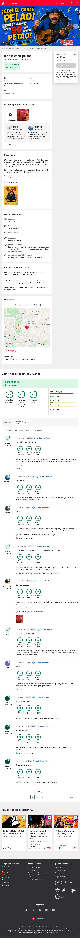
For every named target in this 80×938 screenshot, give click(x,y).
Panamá (6, 885)
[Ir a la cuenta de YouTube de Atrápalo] (53, 910)
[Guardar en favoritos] (76, 9)
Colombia (7, 872)
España (11, 49)
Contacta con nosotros (62, 873)
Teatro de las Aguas (15, 305)
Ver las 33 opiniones (11, 145)
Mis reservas (59, 867)
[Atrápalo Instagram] (46, 910)
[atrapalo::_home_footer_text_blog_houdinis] (26, 910)
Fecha (28, 430)
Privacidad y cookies (34, 879)
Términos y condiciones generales (39, 873)
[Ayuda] (72, 3)
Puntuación (38, 430)
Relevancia (19, 430)
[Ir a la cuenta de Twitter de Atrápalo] (33, 910)
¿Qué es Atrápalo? (34, 867)
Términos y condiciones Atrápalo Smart (38, 875)
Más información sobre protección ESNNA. (33, 933)
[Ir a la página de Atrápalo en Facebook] (40, 910)
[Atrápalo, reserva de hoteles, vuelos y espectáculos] (4, 3)
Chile (5, 869)
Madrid (18, 49)
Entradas (4, 49)
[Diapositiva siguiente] (77, 833)
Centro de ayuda (60, 870)
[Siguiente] (75, 26)
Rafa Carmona (14, 182)
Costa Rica (7, 874)
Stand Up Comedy (28, 49)
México (6, 882)
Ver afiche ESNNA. (55, 933)
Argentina (7, 867)
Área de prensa (33, 870)
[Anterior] (4, 26)
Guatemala (7, 880)
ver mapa (29, 59)
